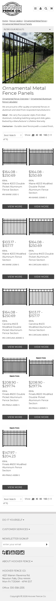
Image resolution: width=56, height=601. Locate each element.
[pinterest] (17, 552)
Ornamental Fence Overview (15, 98)
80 (41, 134)
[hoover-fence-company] (3, 552)
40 (37, 134)
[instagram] (22, 552)
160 (45, 134)
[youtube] (13, 552)
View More (15, 206)
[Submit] (47, 544)
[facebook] (8, 552)
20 (33, 134)
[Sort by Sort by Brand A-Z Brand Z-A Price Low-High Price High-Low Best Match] (13, 134)
